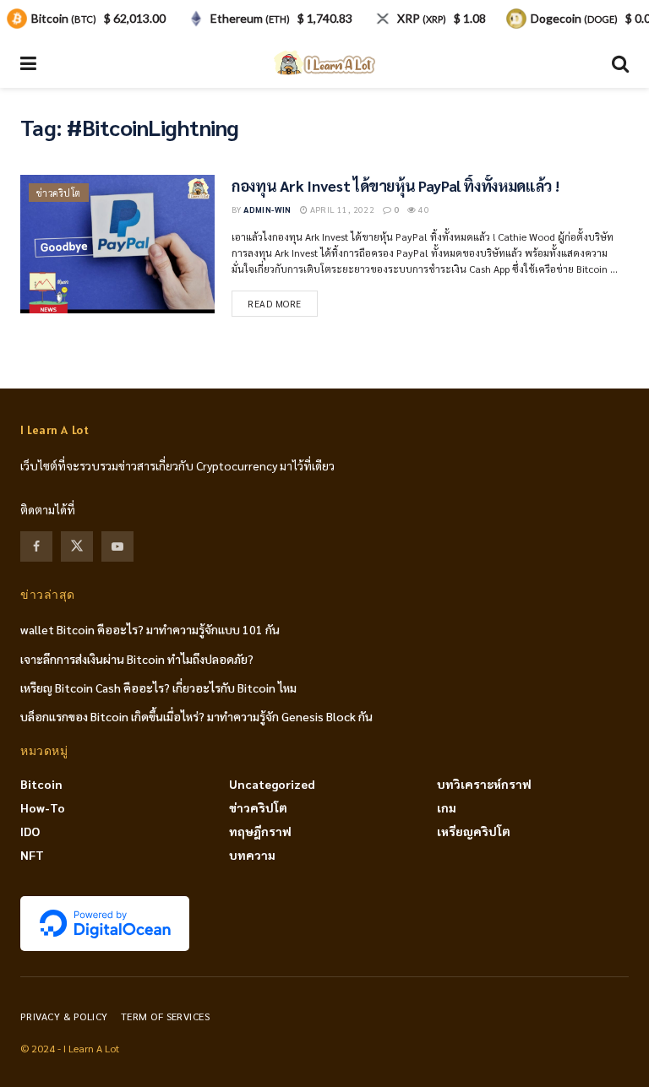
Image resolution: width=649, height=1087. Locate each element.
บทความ (252, 854)
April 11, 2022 (341, 209)
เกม (446, 807)
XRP (421, 18)
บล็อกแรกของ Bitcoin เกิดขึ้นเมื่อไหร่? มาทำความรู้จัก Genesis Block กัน (196, 716)
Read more (275, 303)
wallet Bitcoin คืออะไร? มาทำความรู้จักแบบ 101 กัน (150, 629)
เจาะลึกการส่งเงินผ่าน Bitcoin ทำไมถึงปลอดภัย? (137, 658)
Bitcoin (41, 783)
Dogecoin (574, 18)
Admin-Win (267, 209)
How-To (42, 807)
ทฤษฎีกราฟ (260, 831)
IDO (30, 831)
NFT (32, 854)
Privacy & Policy (64, 1016)
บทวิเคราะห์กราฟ (484, 783)
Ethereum (250, 18)
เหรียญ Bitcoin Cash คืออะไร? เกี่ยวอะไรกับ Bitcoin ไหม (158, 687)
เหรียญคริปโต (473, 831)
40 (423, 209)
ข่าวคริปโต (58, 193)
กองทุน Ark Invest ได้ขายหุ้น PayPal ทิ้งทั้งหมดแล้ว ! (395, 185)
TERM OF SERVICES (165, 1016)
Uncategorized (272, 783)
